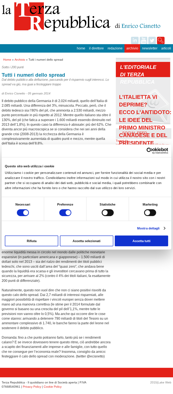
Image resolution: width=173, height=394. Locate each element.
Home (81, 48)
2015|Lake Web (160, 382)
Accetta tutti (141, 241)
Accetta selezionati (86, 241)
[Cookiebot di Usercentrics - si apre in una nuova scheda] (149, 150)
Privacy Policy (32, 386)
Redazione (115, 48)
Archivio (132, 48)
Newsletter (149, 48)
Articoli (166, 48)
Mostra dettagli (148, 228)
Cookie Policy (53, 386)
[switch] (65, 212)
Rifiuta (31, 241)
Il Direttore (96, 48)
